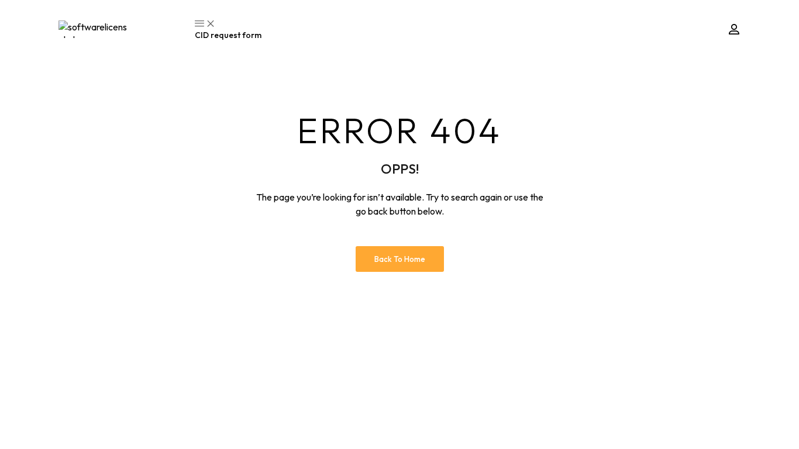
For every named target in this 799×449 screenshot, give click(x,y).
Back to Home (399, 259)
